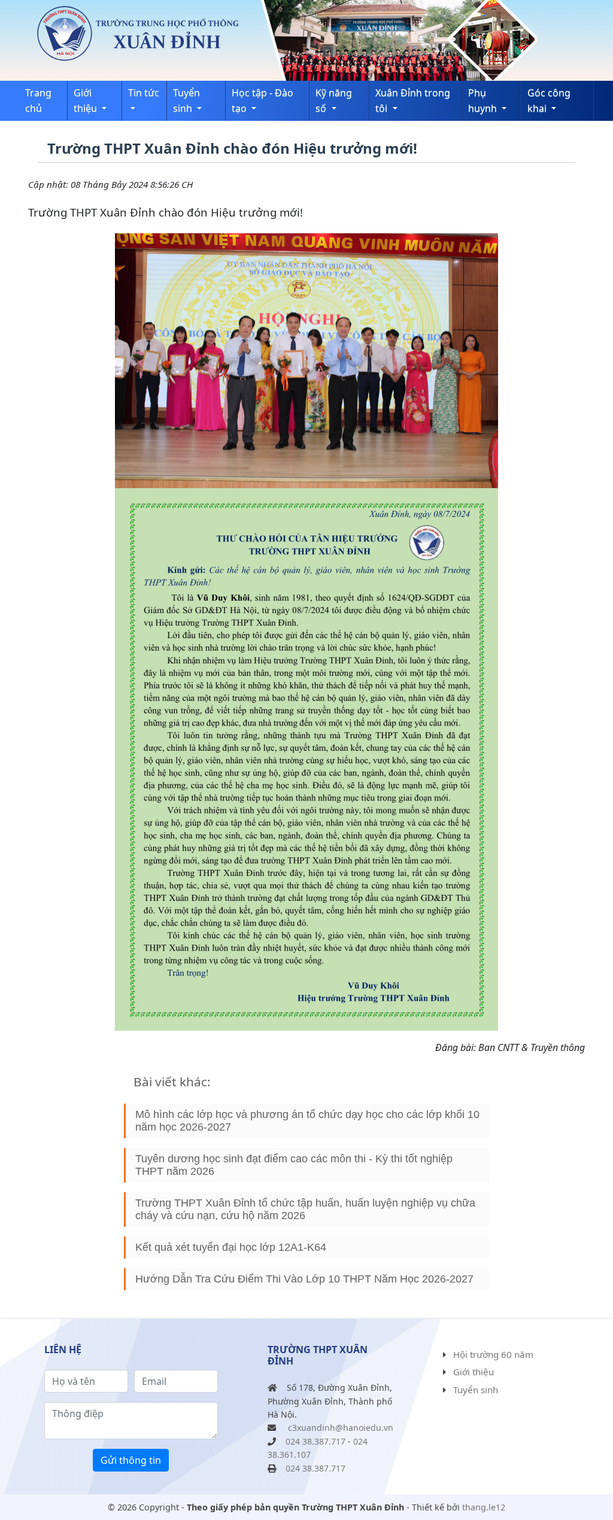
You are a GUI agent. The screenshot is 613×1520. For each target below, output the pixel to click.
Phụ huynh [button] (483, 100)
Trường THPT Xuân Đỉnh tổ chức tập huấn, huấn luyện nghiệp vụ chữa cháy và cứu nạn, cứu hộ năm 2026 (305, 1209)
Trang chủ (38, 100)
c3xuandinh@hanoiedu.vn (340, 1427)
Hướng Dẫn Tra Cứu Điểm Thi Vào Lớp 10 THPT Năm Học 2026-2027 (304, 1279)
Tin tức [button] (143, 92)
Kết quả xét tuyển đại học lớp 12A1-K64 (230, 1247)
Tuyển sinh (475, 1390)
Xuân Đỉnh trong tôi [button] (412, 100)
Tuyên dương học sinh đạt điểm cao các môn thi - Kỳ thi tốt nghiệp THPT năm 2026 (294, 1165)
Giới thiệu (473, 1372)
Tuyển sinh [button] (186, 100)
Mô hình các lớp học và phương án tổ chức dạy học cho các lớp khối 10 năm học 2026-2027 (307, 1120)
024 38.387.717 (315, 1441)
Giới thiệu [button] (86, 100)
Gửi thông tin (131, 1460)
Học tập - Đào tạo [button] (262, 100)
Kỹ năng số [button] (333, 100)
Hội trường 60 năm (493, 1354)
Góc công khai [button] (548, 100)
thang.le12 (483, 1507)
